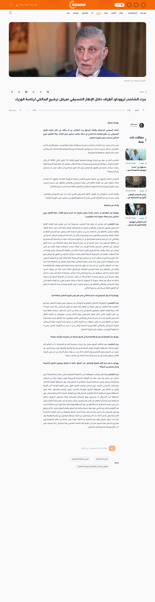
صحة (68, 13)
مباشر (118, 5)
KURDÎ (31, 5)
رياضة (106, 13)
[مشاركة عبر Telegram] (26, 92)
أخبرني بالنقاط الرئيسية (80, 459)
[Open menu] (10, 13)
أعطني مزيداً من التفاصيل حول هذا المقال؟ (92, 466)
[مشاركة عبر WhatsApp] (33, 92)
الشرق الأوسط (132, 13)
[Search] (129, 5)
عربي (17, 5)
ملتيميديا (76, 13)
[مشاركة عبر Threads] (19, 92)
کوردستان (143, 13)
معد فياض (133, 124)
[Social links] (11, 5)
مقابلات (98, 13)
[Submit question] (112, 448)
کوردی (35, 5)
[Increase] (20, 110)
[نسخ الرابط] (12, 92)
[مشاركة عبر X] (41, 92)
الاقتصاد (113, 13)
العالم (121, 13)
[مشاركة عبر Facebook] (48, 92)
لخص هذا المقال (102, 459)
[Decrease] (27, 110)
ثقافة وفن (85, 13)
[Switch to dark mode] (136, 5)
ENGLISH (26, 5)
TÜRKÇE (21, 5)
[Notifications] (143, 5)
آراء (92, 13)
